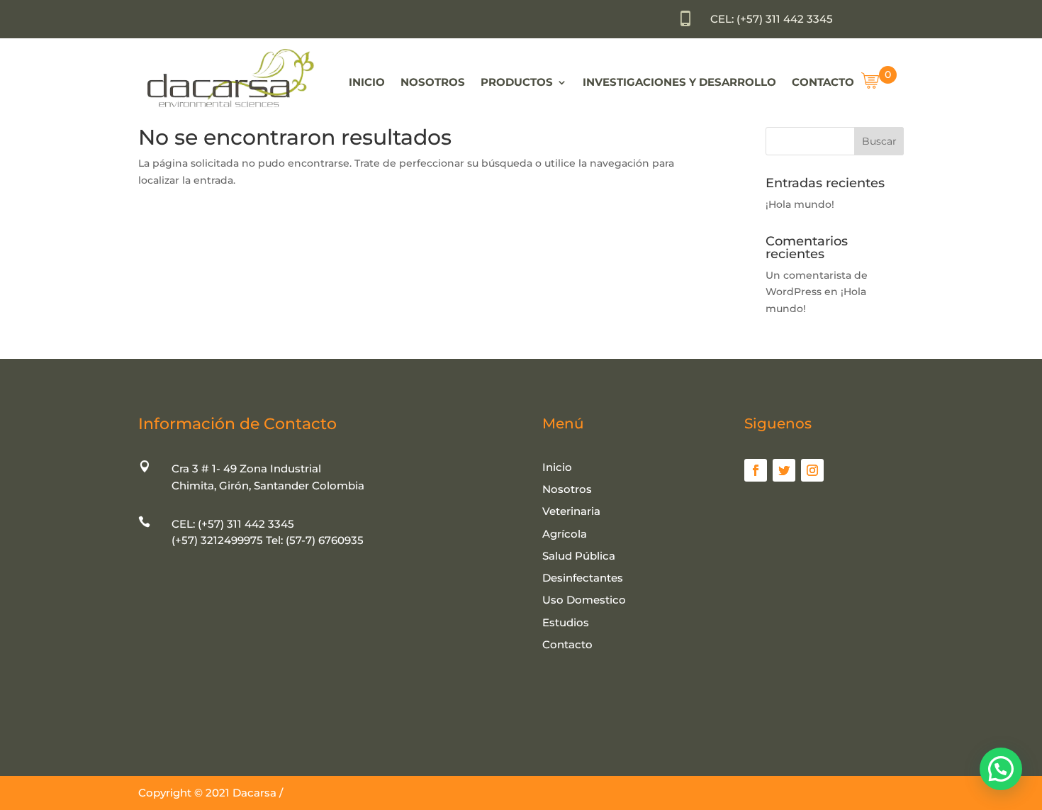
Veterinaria (571, 511)
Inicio (367, 82)
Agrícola (564, 533)
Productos (517, 82)
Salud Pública (578, 555)
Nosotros (432, 82)
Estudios (565, 622)
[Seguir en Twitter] (784, 470)
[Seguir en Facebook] (755, 470)
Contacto (823, 82)
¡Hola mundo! (800, 204)
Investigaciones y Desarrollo (679, 82)
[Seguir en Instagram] (812, 470)
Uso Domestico (584, 599)
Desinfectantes (582, 577)
